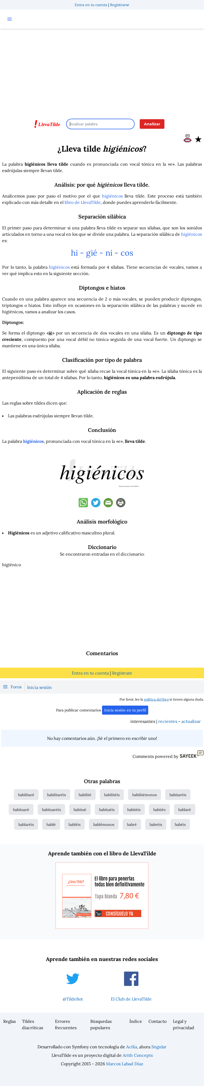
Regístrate (122, 673)
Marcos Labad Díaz (124, 1063)
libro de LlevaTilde (83, 202)
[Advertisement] (102, 71)
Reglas (9, 1021)
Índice (135, 1021)
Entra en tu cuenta (91, 4)
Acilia (131, 1046)
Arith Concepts (138, 1055)
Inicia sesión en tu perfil (125, 710)
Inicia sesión (39, 687)
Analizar (152, 124)
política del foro (156, 699)
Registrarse (119, 4)
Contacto (157, 1021)
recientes (167, 721)
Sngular (159, 1046)
